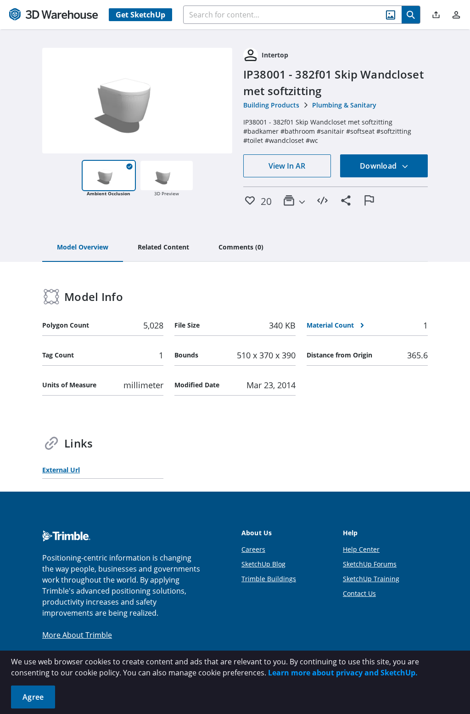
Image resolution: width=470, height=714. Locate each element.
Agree (33, 697)
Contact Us (359, 593)
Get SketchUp (140, 15)
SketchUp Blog (263, 564)
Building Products (271, 105)
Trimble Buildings (268, 578)
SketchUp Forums (370, 564)
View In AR (287, 166)
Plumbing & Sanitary (344, 105)
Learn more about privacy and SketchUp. (343, 673)
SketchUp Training (371, 578)
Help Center (361, 549)
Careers (253, 549)
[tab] (82, 247)
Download (379, 166)
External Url (61, 469)
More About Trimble (77, 635)
